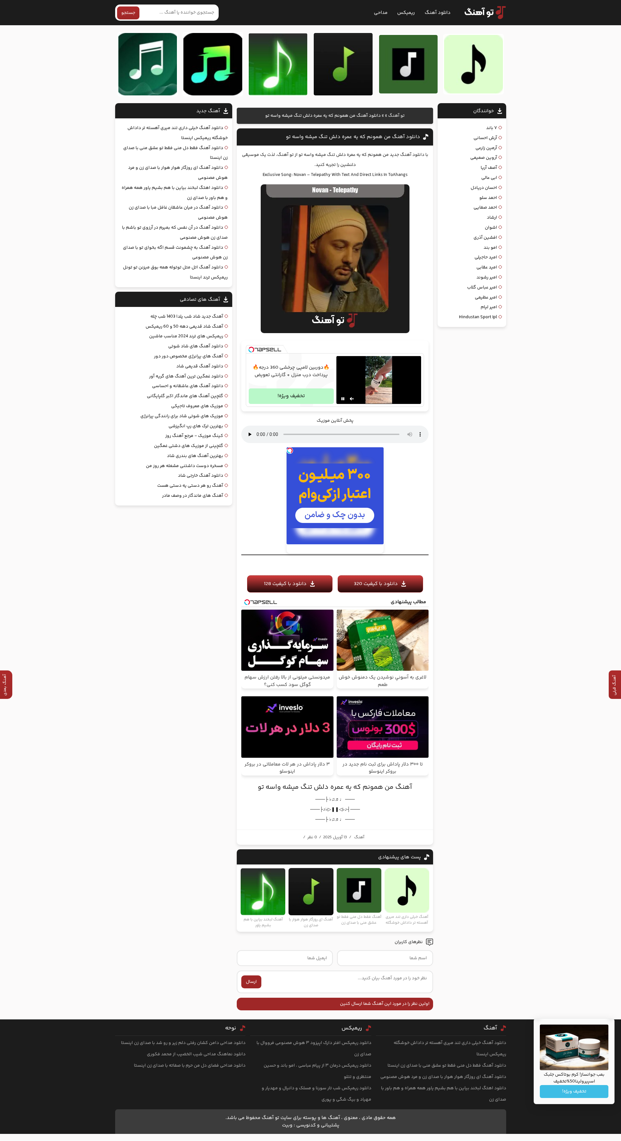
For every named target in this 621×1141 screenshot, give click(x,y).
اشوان (491, 227)
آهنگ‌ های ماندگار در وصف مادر (192, 495)
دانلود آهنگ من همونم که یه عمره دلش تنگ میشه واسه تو (353, 137)
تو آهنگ (396, 115)
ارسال (251, 981)
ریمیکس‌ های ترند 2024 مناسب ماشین (186, 336)
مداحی (380, 12)
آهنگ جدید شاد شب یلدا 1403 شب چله (186, 316)
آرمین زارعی (486, 148)
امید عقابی (486, 267)
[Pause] (343, 399)
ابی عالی (489, 177)
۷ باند (491, 128)
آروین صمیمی (483, 157)
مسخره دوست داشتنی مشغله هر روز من (184, 466)
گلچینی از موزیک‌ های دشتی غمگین (188, 446)
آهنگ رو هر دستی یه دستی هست (190, 485)
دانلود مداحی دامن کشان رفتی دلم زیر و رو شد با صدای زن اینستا (183, 1043)
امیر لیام (489, 307)
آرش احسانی (485, 138)
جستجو (128, 12)
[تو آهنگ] (482, 12)
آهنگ (359, 837)
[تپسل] (251, 349)
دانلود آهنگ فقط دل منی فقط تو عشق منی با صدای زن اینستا (446, 1065)
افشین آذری (485, 237)
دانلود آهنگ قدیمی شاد (199, 366)
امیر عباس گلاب (482, 287)
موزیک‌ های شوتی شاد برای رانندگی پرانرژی (181, 416)
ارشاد (492, 217)
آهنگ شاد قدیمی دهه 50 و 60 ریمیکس (184, 326)
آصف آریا (489, 167)
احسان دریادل (484, 187)
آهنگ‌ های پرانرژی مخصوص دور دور (188, 356)
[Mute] (352, 399)
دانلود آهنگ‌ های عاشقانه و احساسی (187, 386)
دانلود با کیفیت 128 (285, 584)
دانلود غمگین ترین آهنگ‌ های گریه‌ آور (186, 376)
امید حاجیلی (485, 257)
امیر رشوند (486, 277)
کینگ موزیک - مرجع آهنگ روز (194, 436)
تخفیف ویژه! (291, 396)
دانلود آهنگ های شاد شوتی (195, 346)
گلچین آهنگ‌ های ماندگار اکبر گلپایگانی (185, 396)
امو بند (490, 247)
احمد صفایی (485, 207)
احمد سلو (488, 197)
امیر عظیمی (486, 297)
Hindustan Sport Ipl (478, 317)
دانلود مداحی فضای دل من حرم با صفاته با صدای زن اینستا (189, 1065)
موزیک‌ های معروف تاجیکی (197, 406)
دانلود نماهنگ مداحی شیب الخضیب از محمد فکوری (196, 1054)
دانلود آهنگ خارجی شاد (200, 475)
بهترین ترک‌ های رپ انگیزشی (196, 426)
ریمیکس (406, 12)
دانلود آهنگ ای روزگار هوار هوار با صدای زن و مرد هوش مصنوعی (443, 1077)
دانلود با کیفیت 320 (376, 584)
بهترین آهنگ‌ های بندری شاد (195, 456)
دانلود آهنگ (438, 12)
